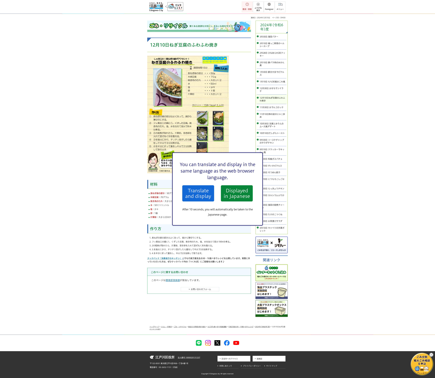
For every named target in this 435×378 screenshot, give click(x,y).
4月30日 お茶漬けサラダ (271, 221)
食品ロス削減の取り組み (197, 327)
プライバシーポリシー (252, 366)
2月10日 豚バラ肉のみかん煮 (272, 63)
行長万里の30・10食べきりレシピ (240, 327)
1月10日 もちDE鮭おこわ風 (272, 82)
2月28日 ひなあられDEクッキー (272, 54)
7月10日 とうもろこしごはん (272, 180)
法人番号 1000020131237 (189, 357)
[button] (269, 7)
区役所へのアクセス (230, 359)
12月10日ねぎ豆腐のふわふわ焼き (272, 99)
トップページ (154, 327)
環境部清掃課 (173, 280)
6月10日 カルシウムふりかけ (272, 196)
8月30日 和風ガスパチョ (271, 159)
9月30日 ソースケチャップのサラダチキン (272, 141)
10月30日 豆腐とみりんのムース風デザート (272, 125)
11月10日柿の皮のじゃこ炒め (272, 115)
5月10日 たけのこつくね (271, 214)
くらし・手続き (166, 327)
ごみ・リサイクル (180, 327)
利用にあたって (225, 366)
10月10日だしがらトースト (272, 133)
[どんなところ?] (174, 6)
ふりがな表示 (258, 9)
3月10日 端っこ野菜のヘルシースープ (272, 44)
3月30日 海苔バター (269, 37)
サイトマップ (271, 366)
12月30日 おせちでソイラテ (271, 89)
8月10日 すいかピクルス (271, 166)
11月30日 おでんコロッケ (272, 107)
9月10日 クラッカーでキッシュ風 (272, 150)
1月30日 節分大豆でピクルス (272, 73)
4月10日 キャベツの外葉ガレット (272, 229)
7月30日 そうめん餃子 (270, 172)
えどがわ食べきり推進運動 (217, 327)
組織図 (259, 359)
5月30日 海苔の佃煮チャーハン (272, 206)
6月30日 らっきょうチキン (272, 189)
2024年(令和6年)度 (271, 27)
